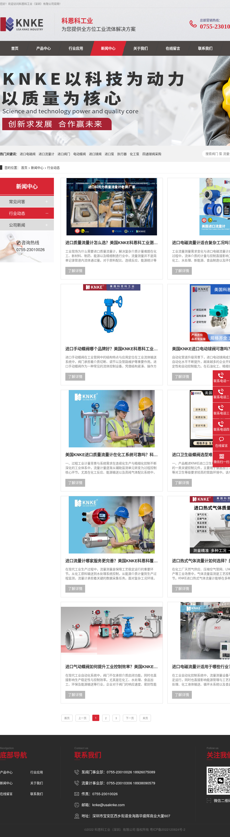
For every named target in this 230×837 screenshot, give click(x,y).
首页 (14, 48)
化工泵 (134, 154)
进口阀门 (64, 154)
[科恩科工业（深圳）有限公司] (21, 24)
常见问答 (17, 201)
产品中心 (43, 48)
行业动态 (53, 167)
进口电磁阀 (27, 154)
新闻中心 (108, 48)
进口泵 (109, 154)
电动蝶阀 (79, 154)
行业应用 (76, 48)
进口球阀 (95, 154)
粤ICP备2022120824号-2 (167, 829)
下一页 (130, 718)
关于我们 (140, 48)
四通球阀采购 (151, 154)
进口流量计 (46, 154)
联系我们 (205, 48)
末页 (145, 718)
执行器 (122, 154)
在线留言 (173, 48)
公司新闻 (17, 225)
